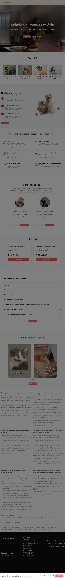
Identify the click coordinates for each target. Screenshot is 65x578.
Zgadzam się (59, 575)
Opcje (52, 575)
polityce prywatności (26, 576)
